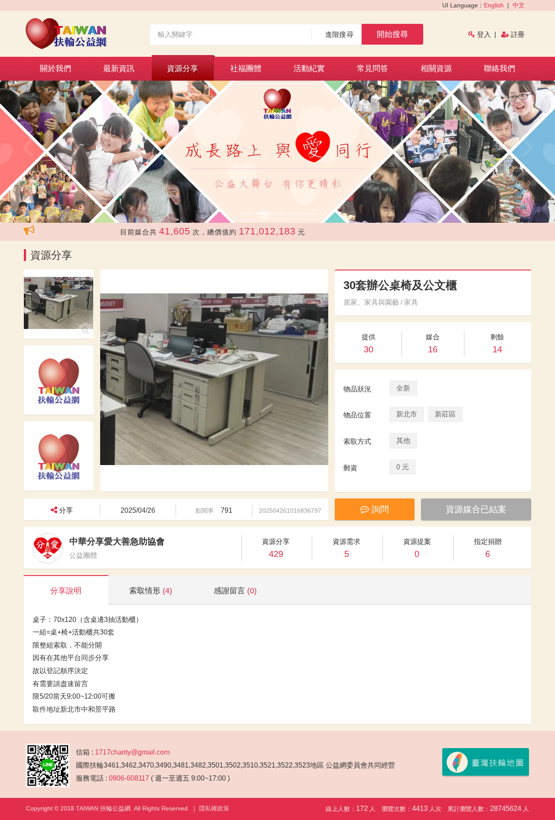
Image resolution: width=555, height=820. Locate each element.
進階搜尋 (339, 34)
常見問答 (372, 68)
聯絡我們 (499, 68)
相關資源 (436, 68)
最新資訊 (118, 68)
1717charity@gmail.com (132, 752)
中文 (519, 5)
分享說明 (66, 590)
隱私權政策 (214, 808)
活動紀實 (309, 68)
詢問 (379, 509)
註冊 (518, 34)
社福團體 (245, 68)
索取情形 (150, 590)
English (494, 5)
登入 (484, 34)
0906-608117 (129, 778)
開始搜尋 (392, 34)
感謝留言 (235, 590)
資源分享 (182, 68)
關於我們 (55, 68)
